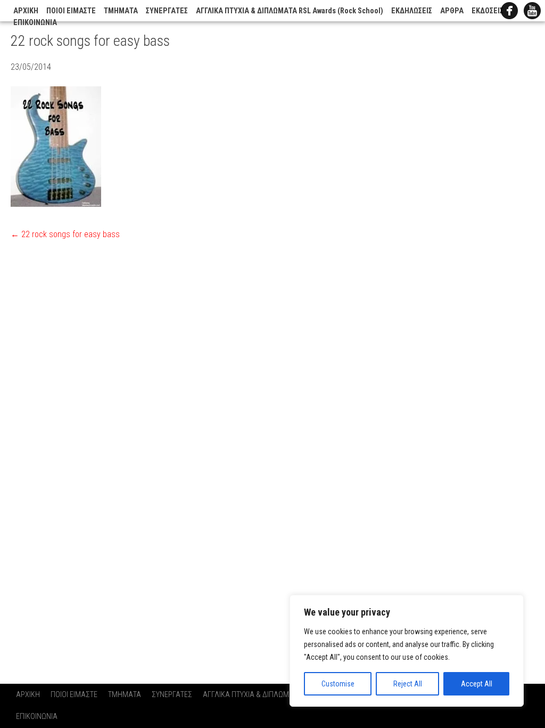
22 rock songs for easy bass (65, 234)
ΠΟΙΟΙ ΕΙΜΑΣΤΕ (71, 10)
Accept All (476, 684)
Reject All (407, 684)
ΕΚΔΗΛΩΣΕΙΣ (411, 10)
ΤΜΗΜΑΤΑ (121, 10)
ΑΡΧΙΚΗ (25, 10)
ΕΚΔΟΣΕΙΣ (487, 10)
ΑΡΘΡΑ (452, 10)
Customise (337, 684)
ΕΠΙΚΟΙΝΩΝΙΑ (35, 22)
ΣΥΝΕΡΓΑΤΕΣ (167, 10)
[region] (407, 651)
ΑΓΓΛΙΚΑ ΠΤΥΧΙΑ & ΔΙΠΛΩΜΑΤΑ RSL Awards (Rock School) (289, 10)
